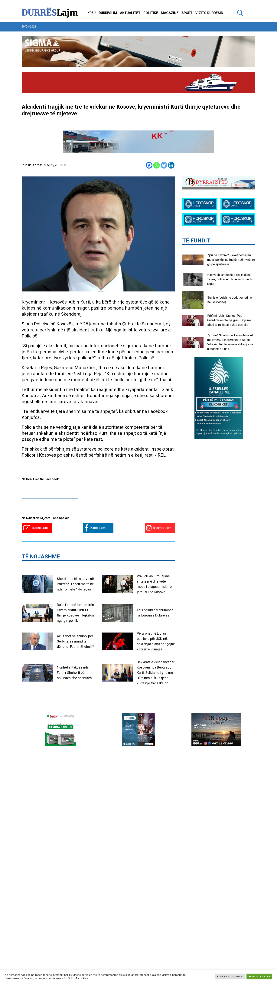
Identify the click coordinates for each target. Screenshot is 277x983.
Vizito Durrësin (209, 13)
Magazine (169, 13)
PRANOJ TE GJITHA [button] (259, 976)
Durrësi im (108, 13)
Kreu (91, 13)
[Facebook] (149, 165)
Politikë (150, 13)
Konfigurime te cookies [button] (229, 976)
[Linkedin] (171, 165)
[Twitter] (164, 165)
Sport (186, 13)
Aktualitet (130, 13)
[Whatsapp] (156, 165)
